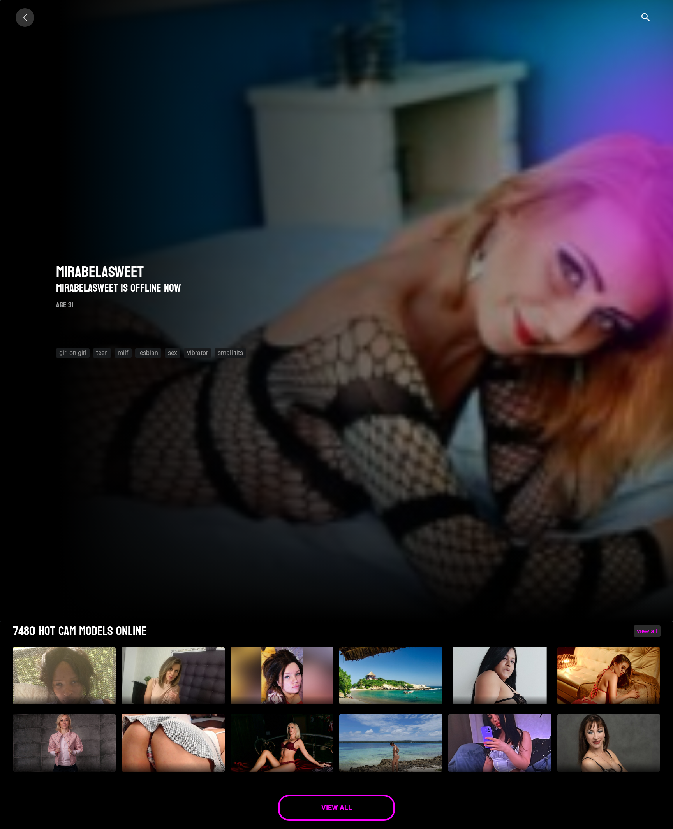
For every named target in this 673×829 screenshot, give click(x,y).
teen (102, 353)
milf (123, 353)
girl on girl (72, 353)
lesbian (148, 353)
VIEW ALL (647, 631)
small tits (230, 353)
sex (172, 353)
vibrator (197, 353)
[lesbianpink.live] (25, 17)
